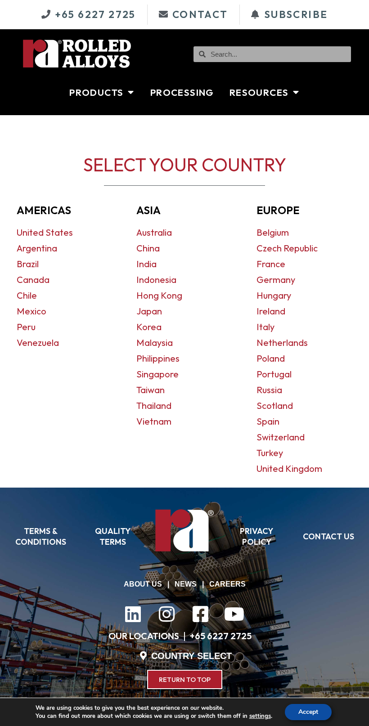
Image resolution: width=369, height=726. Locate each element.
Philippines (158, 358)
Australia (154, 232)
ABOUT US (143, 584)
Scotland (274, 405)
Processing (182, 92)
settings (260, 716)
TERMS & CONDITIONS (40, 536)
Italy (265, 326)
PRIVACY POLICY (256, 536)
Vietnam (153, 421)
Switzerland (280, 437)
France (270, 263)
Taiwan (150, 389)
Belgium (272, 232)
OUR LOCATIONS (143, 635)
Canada (33, 279)
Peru (26, 326)
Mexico (31, 311)
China (148, 248)
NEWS (186, 584)
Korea (149, 326)
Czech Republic (287, 248)
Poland (270, 358)
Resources (259, 92)
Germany (275, 279)
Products (96, 92)
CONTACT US (328, 536)
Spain (267, 421)
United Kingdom (289, 468)
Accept (308, 712)
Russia (269, 389)
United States (45, 232)
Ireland (270, 311)
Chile (27, 295)
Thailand (153, 405)
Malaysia (154, 342)
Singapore (157, 374)
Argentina (37, 248)
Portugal (274, 374)
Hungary (273, 295)
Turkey (269, 452)
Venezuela (38, 342)
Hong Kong (159, 295)
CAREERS (227, 584)
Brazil (28, 263)
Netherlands (282, 342)
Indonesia (156, 279)
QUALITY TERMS (112, 536)
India (146, 263)
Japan (149, 311)
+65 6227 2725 (220, 635)
